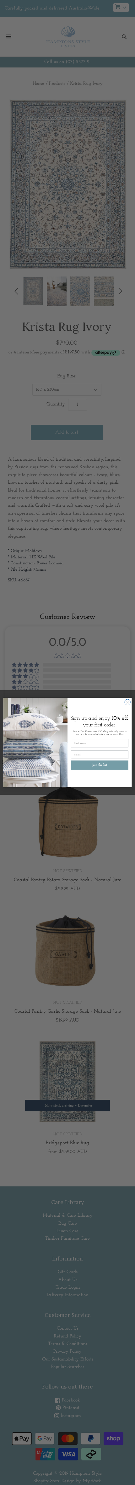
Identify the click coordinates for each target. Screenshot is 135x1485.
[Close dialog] (127, 702)
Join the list (99, 765)
